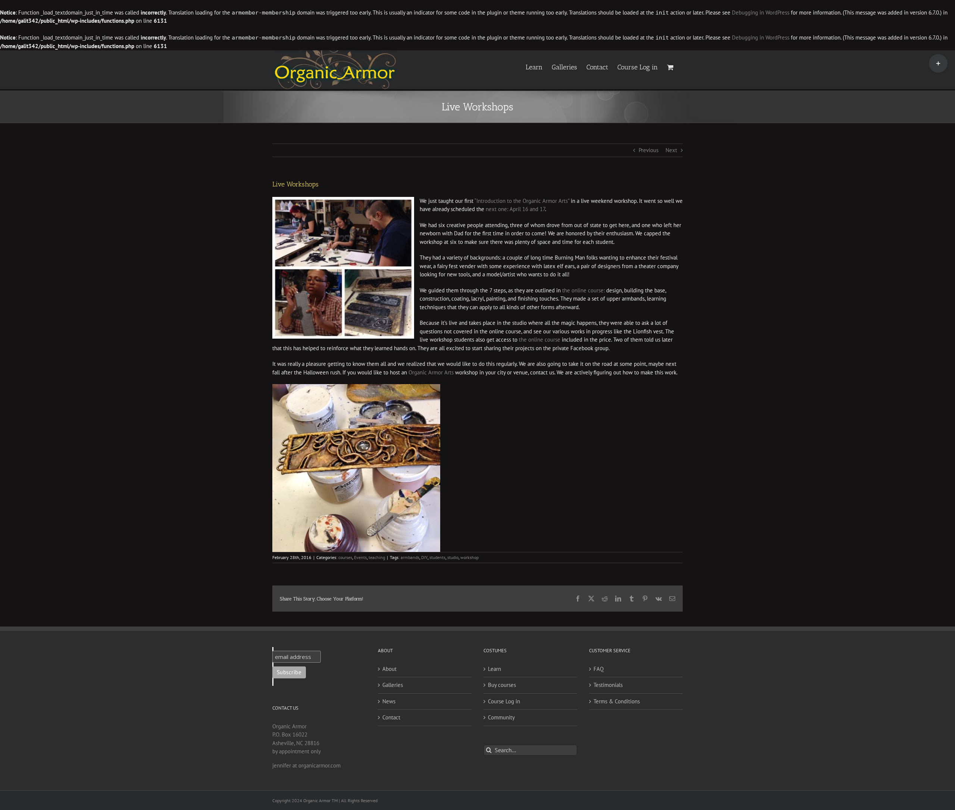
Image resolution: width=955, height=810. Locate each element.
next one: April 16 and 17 (515, 209)
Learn (494, 668)
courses (345, 557)
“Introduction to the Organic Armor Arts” (522, 200)
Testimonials (608, 684)
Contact (391, 717)
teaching (377, 557)
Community (501, 717)
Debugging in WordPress (760, 12)
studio (452, 557)
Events (360, 557)
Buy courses (502, 684)
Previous (648, 150)
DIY (424, 557)
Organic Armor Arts (431, 372)
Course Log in (504, 701)
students (437, 557)
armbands (410, 557)
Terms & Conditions (617, 701)
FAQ (599, 668)
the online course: (583, 290)
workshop (469, 557)
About (389, 668)
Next (671, 150)
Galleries (392, 684)
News (388, 701)
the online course (539, 339)
